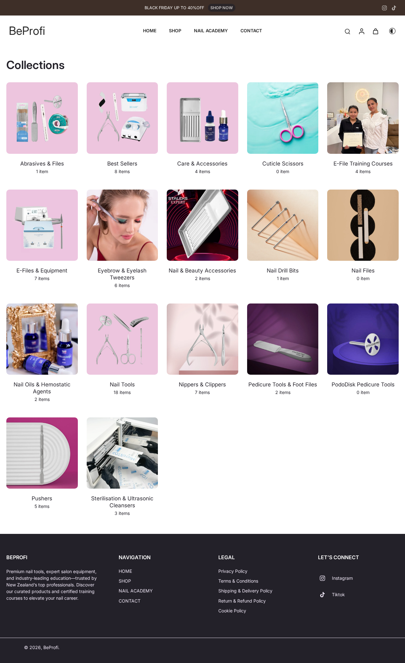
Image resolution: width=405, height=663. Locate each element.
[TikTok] (394, 8)
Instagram (342, 578)
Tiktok (338, 594)
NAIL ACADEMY (136, 590)
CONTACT (129, 601)
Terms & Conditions (238, 581)
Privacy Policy (232, 571)
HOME (125, 571)
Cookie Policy (232, 610)
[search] (347, 31)
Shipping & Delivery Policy (245, 590)
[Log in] (361, 31)
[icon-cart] (375, 31)
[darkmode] (392, 31)
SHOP (125, 581)
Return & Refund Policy (242, 601)
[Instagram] (384, 8)
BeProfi (50, 647)
